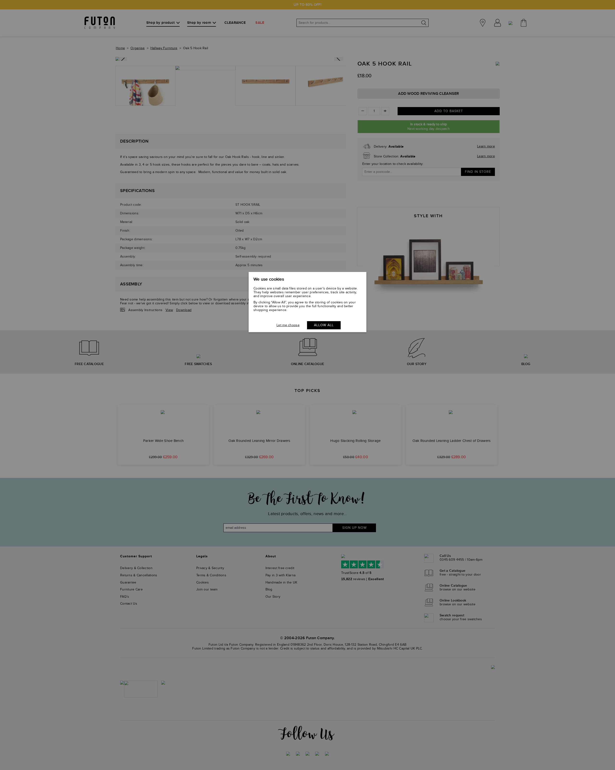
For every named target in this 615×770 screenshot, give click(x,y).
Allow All (324, 325)
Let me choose (288, 325)
